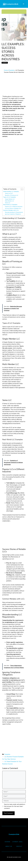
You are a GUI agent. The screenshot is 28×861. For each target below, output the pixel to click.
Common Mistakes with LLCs (11, 210)
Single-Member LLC (10, 199)
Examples (4, 62)
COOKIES (7, 841)
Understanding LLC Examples (11, 191)
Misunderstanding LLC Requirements (14, 212)
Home (6, 70)
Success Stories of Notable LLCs (13, 208)
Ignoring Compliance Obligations (13, 214)
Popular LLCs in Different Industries (13, 206)
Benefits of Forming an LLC (11, 195)
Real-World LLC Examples (10, 204)
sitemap (15, 841)
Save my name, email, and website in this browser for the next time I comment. (14, 806)
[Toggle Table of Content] (21, 189)
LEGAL (21, 841)
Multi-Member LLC (9, 201)
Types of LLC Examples (9, 197)
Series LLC (7, 202)
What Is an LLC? (9, 193)
